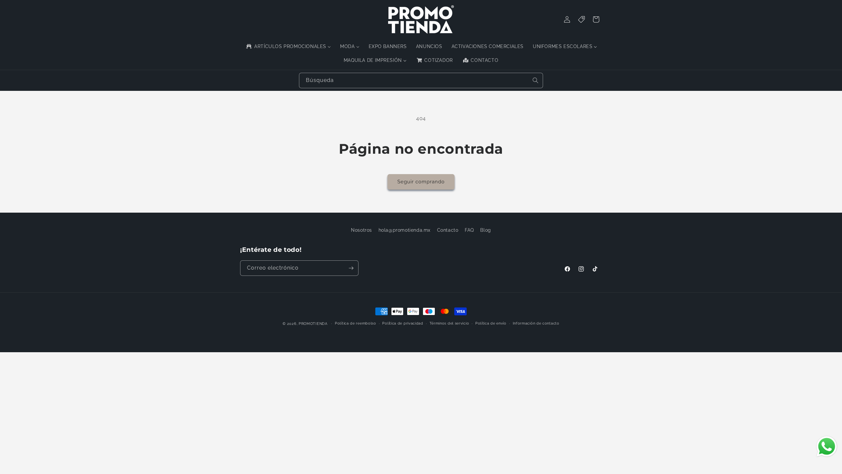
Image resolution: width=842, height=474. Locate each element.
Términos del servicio (449, 323)
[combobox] (421, 80)
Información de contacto (536, 323)
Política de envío (491, 323)
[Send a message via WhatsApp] (827, 446)
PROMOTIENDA (313, 324)
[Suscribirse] (351, 268)
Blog (485, 230)
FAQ (469, 230)
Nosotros (361, 230)
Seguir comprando (421, 182)
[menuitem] (287, 46)
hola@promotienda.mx (405, 230)
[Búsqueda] (535, 80)
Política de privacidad (402, 323)
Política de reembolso (355, 323)
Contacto (447, 230)
